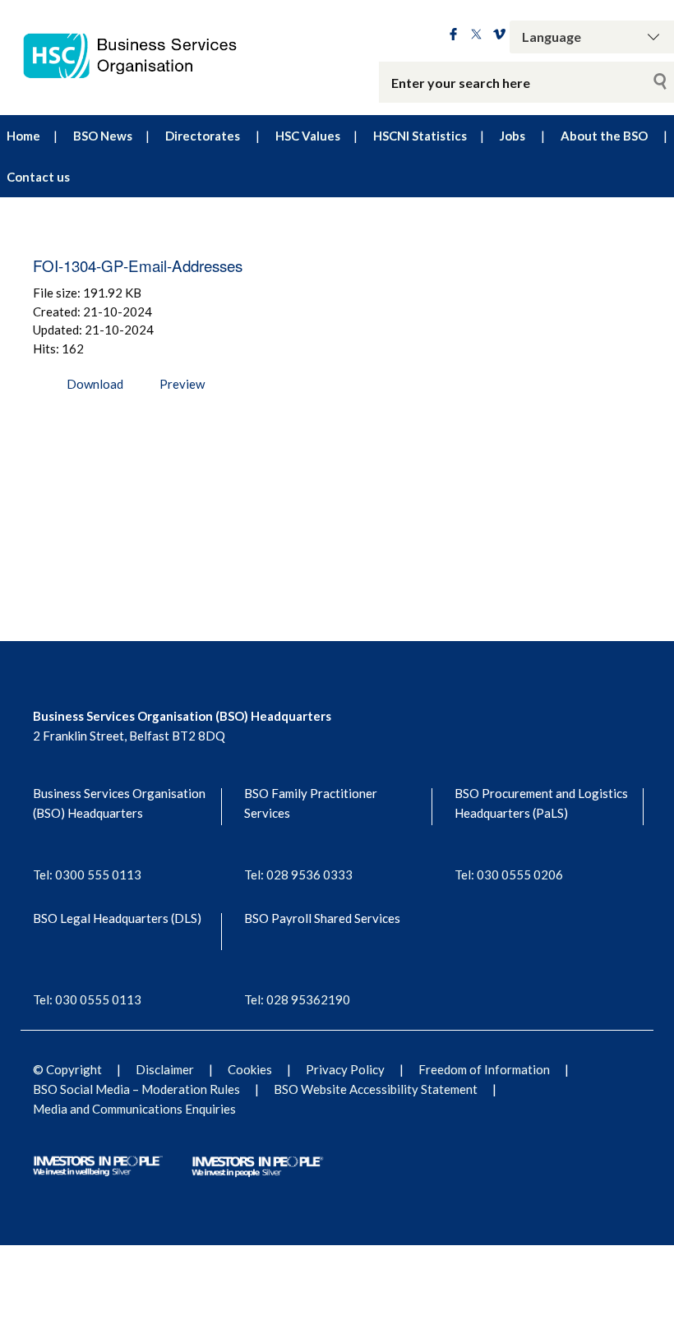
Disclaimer (165, 1069)
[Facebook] (453, 35)
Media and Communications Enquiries (134, 1108)
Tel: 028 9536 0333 (298, 874)
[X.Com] (476, 35)
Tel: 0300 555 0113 (87, 874)
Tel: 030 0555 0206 (509, 874)
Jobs (512, 135)
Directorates (202, 135)
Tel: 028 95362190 (297, 999)
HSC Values (307, 135)
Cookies (250, 1069)
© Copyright (67, 1069)
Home (23, 135)
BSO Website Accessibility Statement (376, 1089)
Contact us (38, 176)
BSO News (102, 135)
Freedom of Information (484, 1069)
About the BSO (604, 135)
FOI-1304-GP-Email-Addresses (137, 265)
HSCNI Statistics (420, 135)
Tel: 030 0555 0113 (87, 999)
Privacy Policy (345, 1069)
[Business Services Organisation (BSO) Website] (140, 55)
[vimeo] (499, 35)
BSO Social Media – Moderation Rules (136, 1089)
